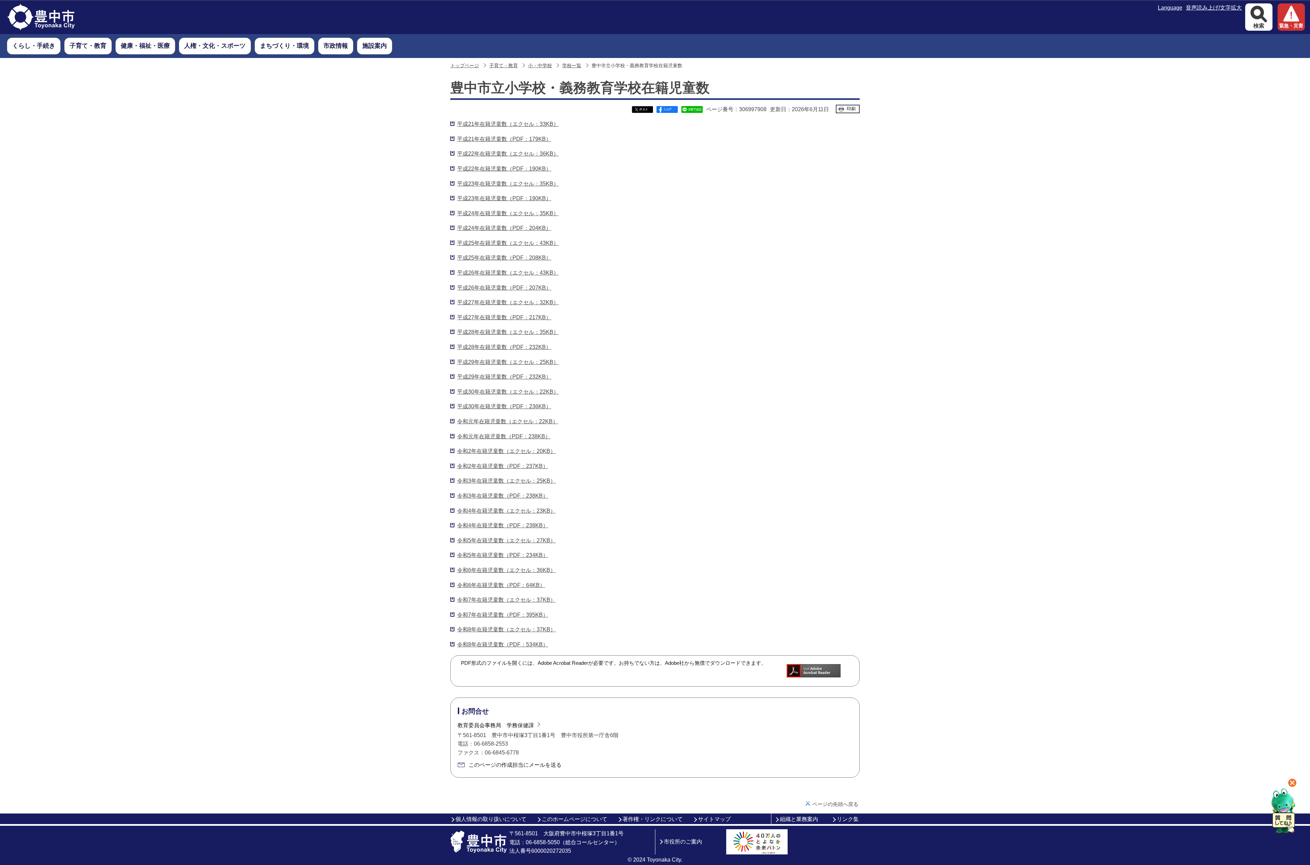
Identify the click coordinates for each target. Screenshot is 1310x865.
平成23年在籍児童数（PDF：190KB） (504, 198)
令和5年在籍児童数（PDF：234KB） (502, 555)
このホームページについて (574, 819)
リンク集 (848, 819)
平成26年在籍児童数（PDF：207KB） (504, 288)
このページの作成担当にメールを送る (515, 765)
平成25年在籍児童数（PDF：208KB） (504, 258)
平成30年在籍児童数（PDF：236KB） (504, 406)
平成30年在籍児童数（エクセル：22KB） (508, 392)
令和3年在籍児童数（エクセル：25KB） (506, 481)
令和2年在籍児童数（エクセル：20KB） (506, 451)
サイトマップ (714, 819)
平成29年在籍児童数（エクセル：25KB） (508, 362)
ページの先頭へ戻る (835, 804)
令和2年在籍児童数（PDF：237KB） (502, 466)
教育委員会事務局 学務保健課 (495, 725)
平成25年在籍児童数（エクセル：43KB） (508, 243)
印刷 (851, 108)
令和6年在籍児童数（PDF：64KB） (501, 585)
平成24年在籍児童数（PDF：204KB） (504, 228)
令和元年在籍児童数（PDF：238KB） (504, 436)
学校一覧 (571, 65)
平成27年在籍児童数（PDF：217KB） (504, 317)
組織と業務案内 (799, 819)
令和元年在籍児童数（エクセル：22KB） (507, 421)
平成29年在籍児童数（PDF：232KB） (504, 377)
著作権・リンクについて (653, 819)
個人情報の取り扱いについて (490, 819)
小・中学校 (540, 65)
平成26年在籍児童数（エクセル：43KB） (508, 273)
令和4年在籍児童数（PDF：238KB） (502, 525)
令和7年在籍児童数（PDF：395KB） (502, 615)
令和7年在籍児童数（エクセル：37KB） (506, 600)
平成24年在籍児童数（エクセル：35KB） (508, 213)
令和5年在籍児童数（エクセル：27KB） (506, 540)
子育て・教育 (503, 65)
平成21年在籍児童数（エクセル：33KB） (508, 124)
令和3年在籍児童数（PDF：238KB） (502, 496)
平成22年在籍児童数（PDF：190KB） (504, 169)
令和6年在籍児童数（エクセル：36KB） (506, 570)
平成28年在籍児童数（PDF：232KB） (504, 347)
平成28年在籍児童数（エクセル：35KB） (508, 332)
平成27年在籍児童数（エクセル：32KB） (508, 302)
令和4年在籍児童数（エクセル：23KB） (506, 511)
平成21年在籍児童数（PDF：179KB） (504, 139)
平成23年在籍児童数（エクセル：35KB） (508, 184)
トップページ (464, 65)
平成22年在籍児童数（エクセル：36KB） (508, 154)
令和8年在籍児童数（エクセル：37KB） (506, 629)
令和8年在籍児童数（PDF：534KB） (502, 644)
